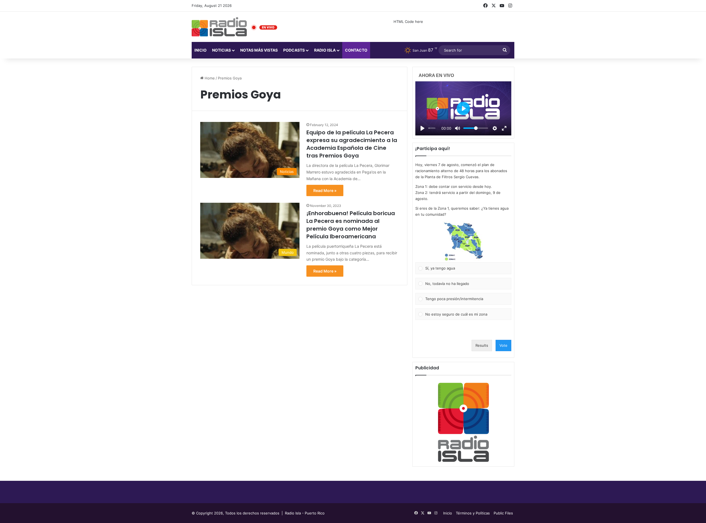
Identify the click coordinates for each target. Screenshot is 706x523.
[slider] (431, 128)
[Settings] (494, 128)
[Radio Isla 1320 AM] (219, 26)
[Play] (422, 128)
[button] (463, 241)
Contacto (356, 50)
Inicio (200, 50)
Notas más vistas (259, 50)
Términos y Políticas (473, 513)
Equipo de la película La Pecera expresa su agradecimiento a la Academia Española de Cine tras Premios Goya (351, 144)
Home (209, 78)
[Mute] (457, 128)
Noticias (221, 50)
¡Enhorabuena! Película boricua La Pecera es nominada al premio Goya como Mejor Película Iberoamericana (350, 224)
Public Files (503, 513)
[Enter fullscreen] (504, 128)
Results (481, 345)
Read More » (324, 190)
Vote (503, 345)
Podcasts (294, 50)
